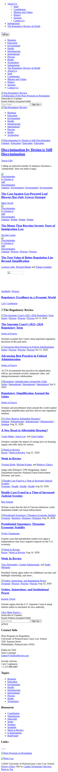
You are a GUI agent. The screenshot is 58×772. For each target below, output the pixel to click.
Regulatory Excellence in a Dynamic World (28, 297)
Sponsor (11, 85)
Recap (4, 452)
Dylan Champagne (10, 533)
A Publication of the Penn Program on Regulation (25, 95)
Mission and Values (16, 79)
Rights (10, 59)
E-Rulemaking (14, 733)
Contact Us (12, 87)
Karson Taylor (8, 599)
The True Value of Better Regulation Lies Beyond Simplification (27, 259)
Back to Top (7, 769)
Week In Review (11, 558)
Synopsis (5, 486)
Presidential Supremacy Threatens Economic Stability (23, 525)
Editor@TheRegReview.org (15, 655)
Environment (13, 45)
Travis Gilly (7, 160)
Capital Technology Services (38, 766)
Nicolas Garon (8, 235)
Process (11, 57)
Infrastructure (13, 51)
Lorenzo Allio (8, 267)
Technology (13, 62)
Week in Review (17, 452)
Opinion (5, 143)
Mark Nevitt (7, 203)
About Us (12, 71)
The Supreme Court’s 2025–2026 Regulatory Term (22, 326)
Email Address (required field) (16, 101)
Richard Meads (23, 267)
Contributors (13, 76)
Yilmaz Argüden (44, 267)
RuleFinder (12, 735)
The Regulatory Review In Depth (23, 68)
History (11, 82)
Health (10, 48)
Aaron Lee (20, 436)
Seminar (5, 421)
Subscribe (12, 719)
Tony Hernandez (9, 564)
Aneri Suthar (37, 436)
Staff (9, 73)
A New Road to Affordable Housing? (24, 430)
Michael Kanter (24, 464)
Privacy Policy (8, 766)
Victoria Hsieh (8, 464)
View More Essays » (11, 612)
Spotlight (5, 291)
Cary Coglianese (9, 303)
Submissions (13, 65)
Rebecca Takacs (45, 464)
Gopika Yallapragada (29, 564)
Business (11, 40)
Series (4, 318)
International (13, 54)
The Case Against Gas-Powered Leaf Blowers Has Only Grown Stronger (24, 195)
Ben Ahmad (7, 502)
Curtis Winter (7, 436)
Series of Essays (9, 333)
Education (12, 43)
